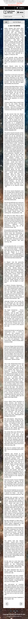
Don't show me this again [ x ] (14, 4)
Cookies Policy (19, 3)
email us (21, 8)
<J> (6, 22)
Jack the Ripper (17, 22)
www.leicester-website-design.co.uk (14, 616)
